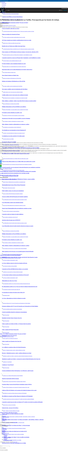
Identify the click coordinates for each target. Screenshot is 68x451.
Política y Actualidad (5, 156)
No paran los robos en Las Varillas (9, 141)
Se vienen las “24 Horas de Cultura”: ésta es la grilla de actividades (15, 437)
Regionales (5, 438)
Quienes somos (4, 3)
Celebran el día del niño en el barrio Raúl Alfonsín (12, 16)
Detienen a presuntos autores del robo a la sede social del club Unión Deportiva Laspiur (20, 257)
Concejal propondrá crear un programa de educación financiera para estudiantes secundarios (21, 167)
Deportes (5, 439)
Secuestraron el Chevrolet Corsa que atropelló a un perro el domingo (16, 118)
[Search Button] (9, 16)
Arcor (3, 168)
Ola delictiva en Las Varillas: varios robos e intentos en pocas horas (15, 153)
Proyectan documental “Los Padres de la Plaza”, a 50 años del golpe (16, 425)
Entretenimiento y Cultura (8, 440)
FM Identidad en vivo (5, 417)
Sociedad (5, 435)
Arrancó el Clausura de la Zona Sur (9, 335)
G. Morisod (5, 168)
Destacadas (6, 434)
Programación (4, 418)
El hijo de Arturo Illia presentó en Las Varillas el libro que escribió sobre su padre (18, 161)
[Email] (34, 164)
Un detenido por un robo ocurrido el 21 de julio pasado (13, 136)
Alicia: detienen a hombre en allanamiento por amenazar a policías (15, 124)
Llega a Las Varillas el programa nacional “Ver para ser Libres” (15, 22)
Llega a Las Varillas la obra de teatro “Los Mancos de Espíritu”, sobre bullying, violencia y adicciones (23, 419)
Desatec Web (15, 422)
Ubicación (3, 6)
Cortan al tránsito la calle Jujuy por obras (8, 412)
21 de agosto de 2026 (3, 257)
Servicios (3, 432)
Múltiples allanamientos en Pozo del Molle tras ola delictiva (14, 106)
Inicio (2, 9)
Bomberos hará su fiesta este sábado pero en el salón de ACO (14, 431)
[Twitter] (34, 162)
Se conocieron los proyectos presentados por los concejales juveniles (15, 173)
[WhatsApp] (34, 166)
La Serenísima (9, 168)
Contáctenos (4, 416)
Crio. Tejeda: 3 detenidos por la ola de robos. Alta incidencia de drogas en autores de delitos (20, 147)
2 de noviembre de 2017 (4, 22)
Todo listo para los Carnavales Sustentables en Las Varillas (14, 443)
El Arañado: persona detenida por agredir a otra (12, 112)
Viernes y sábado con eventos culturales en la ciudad (12, 413)
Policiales (5, 436)
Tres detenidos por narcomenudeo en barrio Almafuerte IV (14, 130)
